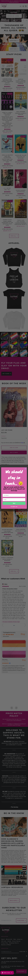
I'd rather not (14, 506)
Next (14, 503)
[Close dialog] (25, 469)
